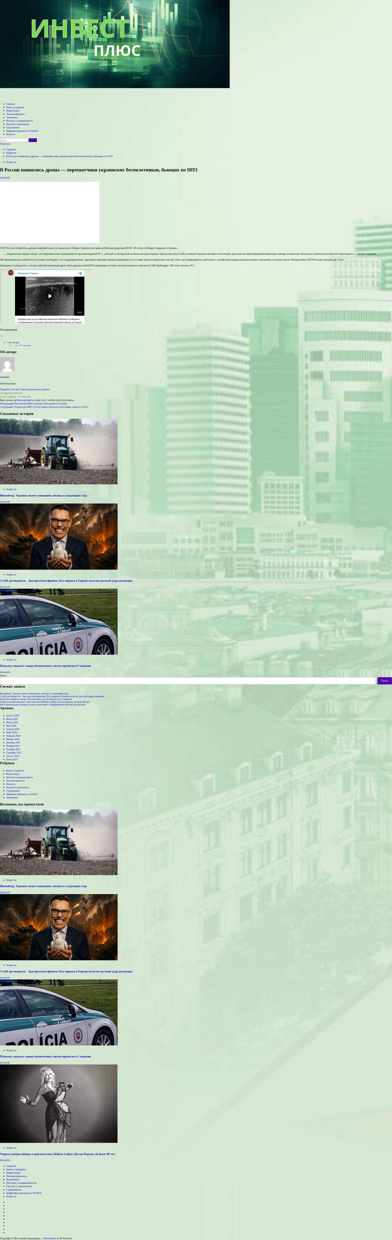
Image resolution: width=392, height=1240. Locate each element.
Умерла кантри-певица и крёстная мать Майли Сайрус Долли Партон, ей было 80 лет (45, 701)
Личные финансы (15, 114)
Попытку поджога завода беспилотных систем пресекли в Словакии (45, 665)
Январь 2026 (12, 739)
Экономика (12, 117)
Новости (10, 134)
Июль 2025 (12, 759)
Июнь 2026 (12, 722)
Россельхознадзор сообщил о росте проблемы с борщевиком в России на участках (43, 704)
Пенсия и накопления (17, 124)
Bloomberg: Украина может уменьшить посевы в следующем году (43, 495)
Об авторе (13, 342)
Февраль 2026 (13, 736)
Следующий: (44, 407)
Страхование (13, 127)
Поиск (3, 675)
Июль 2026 (12, 719)
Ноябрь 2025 (12, 746)
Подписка (5, 143)
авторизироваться (25, 400)
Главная (10, 104)
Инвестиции (12, 110)
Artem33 (5, 177)
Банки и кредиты (15, 107)
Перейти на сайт (10, 389)
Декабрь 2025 (13, 742)
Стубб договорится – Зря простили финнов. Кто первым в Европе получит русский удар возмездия (66, 580)
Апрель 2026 (12, 729)
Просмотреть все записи (35, 389)
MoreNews (49, 1238)
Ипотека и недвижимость (19, 120)
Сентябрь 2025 (13, 752)
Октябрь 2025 (13, 749)
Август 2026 (12, 715)
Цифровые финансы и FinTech (22, 131)
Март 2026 (11, 732)
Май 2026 (11, 725)
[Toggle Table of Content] (2, 336)
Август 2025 (12, 756)
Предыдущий (33, 403)
